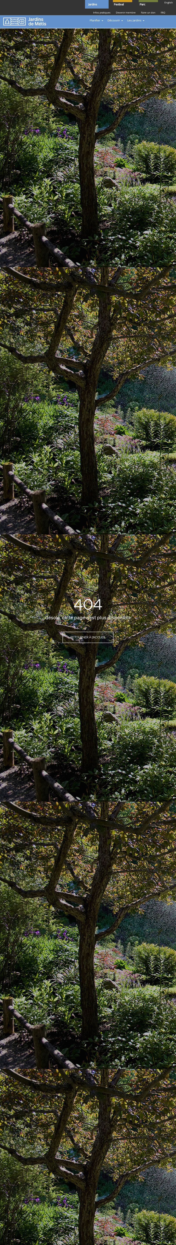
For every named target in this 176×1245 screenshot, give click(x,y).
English (168, 2)
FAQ (163, 12)
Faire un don (148, 12)
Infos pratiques (102, 12)
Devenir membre (126, 12)
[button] (96, 20)
